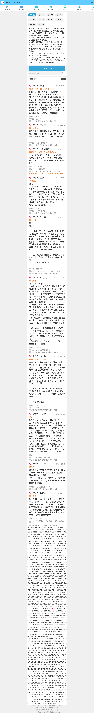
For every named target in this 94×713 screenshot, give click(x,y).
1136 (29, 650)
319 (52, 557)
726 (49, 601)
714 (59, 599)
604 (30, 589)
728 (53, 601)
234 (44, 549)
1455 (37, 694)
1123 (28, 649)
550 (57, 582)
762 (57, 605)
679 (53, 596)
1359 (53, 680)
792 (50, 608)
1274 (65, 668)
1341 (37, 678)
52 (31, 531)
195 (28, 545)
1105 (51, 645)
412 (40, 568)
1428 (32, 691)
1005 (55, 631)
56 (38, 531)
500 (55, 577)
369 (54, 563)
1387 (62, 684)
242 (63, 549)
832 (28, 613)
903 (42, 621)
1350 (65, 678)
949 (35, 626)
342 (28, 561)
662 (52, 594)
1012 (38, 633)
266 (42, 552)
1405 (39, 687)
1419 (43, 689)
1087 (35, 643)
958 (57, 626)
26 (65, 527)
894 (60, 619)
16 (48, 527)
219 (47, 547)
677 (49, 596)
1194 (52, 657)
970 (46, 628)
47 (62, 529)
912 (64, 621)
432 (49, 570)
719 (32, 601)
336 (53, 559)
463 (45, 573)
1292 (42, 671)
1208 (56, 659)
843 (55, 613)
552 (62, 582)
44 (57, 529)
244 (28, 550)
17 (50, 527)
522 (29, 580)
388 (61, 564)
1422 (52, 689)
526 (39, 580)
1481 (39, 698)
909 (57, 621)
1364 (29, 682)
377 (34, 564)
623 (37, 591)
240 (58, 549)
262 (33, 552)
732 (63, 601)
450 (52, 571)
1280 (44, 670)
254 (52, 550)
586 (65, 585)
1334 (54, 677)
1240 (38, 664)
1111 (31, 647)
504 (64, 577)
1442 (36, 692)
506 (30, 578)
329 (37, 559)
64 (52, 531)
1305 (43, 673)
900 (35, 621)
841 (50, 613)
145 (65, 538)
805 (42, 610)
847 (64, 613)
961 (64, 626)
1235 (62, 663)
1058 (62, 638)
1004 (52, 631)
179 (29, 543)
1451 (63, 692)
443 (36, 571)
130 (29, 538)
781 (63, 606)
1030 (54, 635)
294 (31, 556)
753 (35, 605)
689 (38, 598)
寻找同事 (41, 20)
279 (34, 554)
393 (33, 566)
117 (37, 536)
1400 (62, 685)
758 (47, 605)
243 (65, 549)
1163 (35, 654)
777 (53, 606)
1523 (51, 703)
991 (57, 629)
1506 (38, 701)
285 (49, 554)
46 (60, 529)
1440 (29, 692)
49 (66, 529)
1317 (41, 675)
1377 (31, 684)
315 (42, 557)
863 (64, 615)
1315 (35, 675)
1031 (57, 635)
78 (36, 533)
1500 (59, 700)
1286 (62, 670)
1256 (48, 666)
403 (57, 566)
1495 (43, 700)
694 (50, 598)
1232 (52, 663)
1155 (49, 652)
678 (51, 596)
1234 (59, 663)
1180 (48, 656)
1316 (38, 675)
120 (45, 536)
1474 (56, 696)
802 (35, 610)
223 (57, 547)
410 (35, 568)
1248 (62, 664)
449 (50, 571)
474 (32, 575)
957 (54, 626)
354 (57, 561)
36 (43, 529)
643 (45, 592)
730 (58, 601)
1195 (56, 657)
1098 (29, 645)
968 (41, 628)
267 (45, 552)
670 (32, 596)
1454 (34, 694)
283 (44, 554)
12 (41, 527)
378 (37, 564)
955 (49, 626)
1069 (57, 640)
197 (33, 545)
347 (40, 561)
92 (60, 533)
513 (47, 578)
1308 (52, 673)
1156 (52, 652)
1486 (54, 698)
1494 (40, 700)
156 (52, 540)
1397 (53, 685)
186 (46, 543)
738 (38, 603)
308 (64, 556)
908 (54, 621)
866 (32, 617)
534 (58, 580)
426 (34, 570)
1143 (51, 650)
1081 (56, 642)
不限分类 (32, 15)
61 (47, 531)
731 (61, 601)
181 (34, 543)
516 (54, 578)
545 (45, 582)
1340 (34, 678)
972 (51, 628)
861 (59, 615)
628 (49, 591)
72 (66, 531)
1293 (45, 671)
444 (38, 571)
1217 (45, 661)
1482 (42, 698)
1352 (32, 680)
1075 (37, 642)
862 (61, 615)
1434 (50, 691)
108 (55, 534)
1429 (35, 691)
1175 (33, 656)
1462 (59, 694)
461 (40, 573)
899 (33, 621)
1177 (39, 656)
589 (33, 587)
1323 (59, 675)
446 (43, 571)
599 (57, 587)
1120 (59, 647)
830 (63, 612)
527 (41, 580)
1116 (46, 647)
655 (35, 594)
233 (41, 549)
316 (45, 557)
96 (28, 534)
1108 (60, 645)
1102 (42, 645)
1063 (39, 640)
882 (31, 619)
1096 (62, 643)
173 (54, 542)
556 (33, 584)
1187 (31, 657)
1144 (54, 650)
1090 (44, 643)
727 (51, 601)
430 (44, 570)
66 (55, 531)
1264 (34, 668)
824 (49, 612)
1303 (37, 673)
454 (62, 571)
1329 (39, 677)
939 (50, 624)
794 (55, 608)
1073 (31, 642)
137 (46, 538)
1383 (49, 684)
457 (30, 573)
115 (33, 536)
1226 (34, 663)
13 (43, 527)
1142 (48, 650)
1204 (44, 659)
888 (45, 619)
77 (35, 533)
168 (42, 542)
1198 (65, 657)
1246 (56, 664)
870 (41, 617)
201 (43, 545)
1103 (45, 645)
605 (33, 589)
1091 (47, 643)
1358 (50, 680)
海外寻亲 (32, 24)
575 (39, 585)
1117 (49, 647)
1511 (53, 701)
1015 (47, 633)
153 (45, 540)
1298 (60, 671)
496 (45, 577)
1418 (40, 689)
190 (56, 543)
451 (55, 571)
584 (61, 585)
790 (45, 608)
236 (49, 549)
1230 (46, 663)
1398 (56, 685)
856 (47, 615)
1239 (35, 664)
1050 (38, 638)
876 (56, 617)
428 (39, 570)
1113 (37, 647)
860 (57, 615)
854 (42, 615)
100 (35, 534)
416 (49, 568)
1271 (56, 668)
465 (49, 573)
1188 (34, 657)
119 (42, 536)
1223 (63, 661)
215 (37, 547)
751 (30, 605)
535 (61, 580)
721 (37, 601)
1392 (38, 685)
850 (33, 615)
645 (50, 592)
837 (40, 613)
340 (63, 559)
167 (40, 542)
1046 (65, 636)
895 (62, 619)
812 (59, 610)
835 (36, 613)
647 (55, 592)
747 (60, 603)
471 (64, 573)
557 (35, 584)
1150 (34, 652)
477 (39, 575)
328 (34, 559)
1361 (59, 680)
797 (62, 608)
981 (33, 629)
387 (58, 564)
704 (35, 599)
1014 (44, 633)
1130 (50, 649)
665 (59, 594)
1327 (33, 677)
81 (42, 533)
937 (45, 624)
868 (37, 617)
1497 (49, 700)
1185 (63, 656)
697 (57, 598)
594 (45, 587)
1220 (54, 661)
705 (37, 599)
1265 (37, 668)
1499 (56, 700)
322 (59, 557)
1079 (49, 642)
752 (33, 605)
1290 (36, 671)
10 (38, 527)
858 (52, 615)
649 (60, 592)
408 (30, 568)
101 (38, 534)
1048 (32, 638)
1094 (56, 643)
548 (52, 582)
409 (33, 568)
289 (58, 554)
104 (45, 534)
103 (43, 534)
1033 (63, 635)
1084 (65, 642)
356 (62, 561)
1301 (31, 673)
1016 (50, 633)
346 (38, 561)
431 (46, 570)
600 (60, 587)
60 (45, 531)
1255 (45, 666)
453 (60, 571)
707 (42, 599)
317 (47, 557)
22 (58, 527)
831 (65, 612)
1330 (42, 677)
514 (49, 578)
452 (57, 571)
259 (64, 550)
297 (38, 556)
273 (59, 552)
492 (36, 577)
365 (45, 563)
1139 (39, 650)
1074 (34, 642)
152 (43, 540)
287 (53, 554)
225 (61, 547)
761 (54, 605)
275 (64, 552)
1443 (39, 692)
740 (43, 603)
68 (59, 531)
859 (54, 615)
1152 (40, 652)
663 (54, 594)
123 (52, 536)
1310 (59, 673)
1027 (45, 635)
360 (33, 563)
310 (30, 557)
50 (28, 531)
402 (55, 566)
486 (61, 575)
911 (61, 621)
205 (52, 545)
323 (61, 557)
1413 (63, 687)
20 (55, 527)
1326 (29, 677)
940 (52, 624)
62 (48, 531)
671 (34, 596)
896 (64, 619)
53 (33, 531)
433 (51, 570)
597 (52, 587)
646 (52, 592)
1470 (44, 696)
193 (63, 543)
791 (48, 608)
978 (65, 628)
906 (49, 621)
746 (57, 603)
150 (38, 540)
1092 (50, 643)
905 (47, 621)
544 (43, 582)
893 (57, 619)
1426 (65, 689)
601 (62, 587)
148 (33, 540)
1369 (45, 682)
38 (47, 529)
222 (54, 547)
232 (39, 549)
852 (37, 615)
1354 (38, 680)
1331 (45, 677)
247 (36, 550)
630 (53, 591)
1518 (36, 703)
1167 (47, 654)
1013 (41, 633)
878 (61, 617)
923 (51, 622)
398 (45, 566)
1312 (65, 673)
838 (43, 613)
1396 (50, 685)
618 (64, 589)
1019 (59, 633)
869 (39, 617)
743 (50, 603)
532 (53, 580)
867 (34, 617)
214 (35, 547)
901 (37, 621)
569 (64, 584)
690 (40, 598)
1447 (51, 692)
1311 (62, 673)
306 (60, 556)
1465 (28, 696)
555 (30, 584)
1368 (42, 682)
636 (28, 592)
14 (45, 527)
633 (61, 591)
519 (61, 578)
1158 (59, 652)
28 (30, 529)
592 (40, 587)
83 (45, 533)
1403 (33, 687)
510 (40, 578)
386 (56, 564)
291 (63, 554)
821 (41, 612)
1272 (59, 668)
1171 (59, 654)
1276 (32, 670)
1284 (56, 670)
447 (45, 571)
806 (45, 610)
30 (33, 529)
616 (59, 589)
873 (49, 617)
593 (43, 587)
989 (52, 629)
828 (58, 612)
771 (39, 606)
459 (35, 573)
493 (38, 577)
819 (37, 612)
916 (34, 622)
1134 (62, 649)
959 (59, 626)
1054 (50, 638)
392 (31, 566)
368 (52, 563)
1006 (58, 631)
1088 (38, 643)
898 (30, 621)
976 (61, 628)
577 (44, 585)
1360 (56, 680)
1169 (53, 654)
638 (33, 592)
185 (44, 543)
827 (56, 612)
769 (34, 606)
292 (65, 554)
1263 (31, 668)
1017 (53, 633)
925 (56, 622)
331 (41, 559)
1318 (44, 675)
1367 (39, 682)
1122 (65, 647)
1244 (50, 664)
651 (64, 592)
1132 (56, 649)
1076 (40, 642)
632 (58, 591)
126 (59, 536)
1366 (36, 682)
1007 (61, 631)
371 (59, 563)
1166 (44, 654)
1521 (45, 703)
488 (65, 575)
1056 (56, 638)
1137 (33, 650)
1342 (40, 678)
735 (31, 603)
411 (37, 568)
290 (61, 554)
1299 (63, 671)
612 (49, 589)
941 (55, 624)
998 (35, 631)
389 (63, 564)
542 (38, 582)
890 (50, 619)
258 (62, 550)
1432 (44, 691)
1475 (59, 696)
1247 (59, 664)
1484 (48, 698)
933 (36, 624)
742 (48, 603)
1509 (47, 701)
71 (64, 531)
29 (31, 529)
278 (32, 554)
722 (39, 601)
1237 (28, 664)
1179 (45, 656)
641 (40, 592)
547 (50, 582)
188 (51, 543)
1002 (46, 631)
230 (34, 549)
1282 (50, 670)
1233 (56, 663)
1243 (47, 664)
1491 (31, 700)
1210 (62, 659)
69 (60, 531)
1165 (41, 654)
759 (49, 605)
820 (39, 612)
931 (31, 624)
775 (49, 606)
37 (45, 529)
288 (56, 554)
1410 (54, 687)
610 (45, 589)
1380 (40, 684)
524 (34, 580)
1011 (35, 633)
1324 (62, 675)
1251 (33, 666)
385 (53, 564)
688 (36, 598)
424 (29, 570)
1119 (56, 647)
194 (65, 543)
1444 (42, 692)
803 (37, 610)
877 (58, 617)
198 (36, 545)
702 (30, 599)
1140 (42, 650)
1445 (45, 692)
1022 (29, 635)
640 (38, 592)
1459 (49, 694)
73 (28, 533)
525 (37, 580)
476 (37, 575)
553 (64, 582)
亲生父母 (50, 20)
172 (52, 542)
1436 (56, 691)
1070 (60, 640)
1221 (57, 661)
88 (54, 533)
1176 (36, 656)
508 (35, 578)
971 (49, 628)
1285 (59, 670)
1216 (42, 661)
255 (55, 550)
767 (29, 606)
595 (48, 587)
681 (58, 596)
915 (32, 622)
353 (55, 561)
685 (28, 598)
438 (63, 570)
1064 (42, 640)
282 (41, 554)
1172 (62, 654)
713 (57, 599)
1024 (36, 635)
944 (62, 624)
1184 (60, 656)
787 (38, 608)
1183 (57, 656)
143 (61, 538)
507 (33, 578)
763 (59, 605)
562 (47, 584)
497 (48, 577)
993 (62, 629)
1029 (51, 635)
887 (43, 619)
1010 (32, 633)
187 (49, 543)
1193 (49, 657)
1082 (59, 642)
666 (61, 594)
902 (40, 621)
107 (52, 534)
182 (37, 543)
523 (32, 580)
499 (52, 577)
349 (45, 561)
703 (33, 599)
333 (46, 559)
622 (34, 591)
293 (28, 556)
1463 (62, 694)
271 (54, 552)
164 (33, 542)
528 (44, 580)
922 (49, 622)
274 (61, 552)
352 (52, 561)
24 (62, 527)
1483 (45, 698)
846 (62, 613)
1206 (50, 659)
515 (52, 578)
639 (36, 592)
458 (33, 573)
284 (46, 554)
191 (58, 543)
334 (49, 559)
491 (33, 577)
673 (39, 596)
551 (60, 582)
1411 (57, 687)
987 (48, 629)
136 (44, 538)
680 (56, 596)
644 (48, 592)
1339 (31, 678)
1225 (31, 663)
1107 (57, 645)
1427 (28, 691)
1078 (46, 642)
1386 (59, 684)
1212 (29, 661)
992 (60, 629)
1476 (62, 696)
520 (64, 578)
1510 (50, 701)
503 (62, 577)
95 (66, 533)
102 (40, 534)
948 (33, 626)
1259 (57, 666)
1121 (62, 647)
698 (60, 598)
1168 (50, 654)
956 (52, 626)
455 (64, 571)
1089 (41, 643)
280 (37, 554)
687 (33, 598)
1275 (28, 670)
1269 (49, 668)
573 (34, 585)
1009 (28, 633)
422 (64, 568)
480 (46, 575)
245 (31, 550)
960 (61, 626)
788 (40, 608)
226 (64, 547)
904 (45, 621)
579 (49, 585)
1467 (35, 696)
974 (56, 628)
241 (61, 549)
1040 (46, 636)
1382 (46, 684)
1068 (54, 640)
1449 (57, 692)
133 (37, 538)
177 (64, 542)
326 (29, 559)
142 (58, 538)
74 (30, 533)
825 (51, 612)
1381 (43, 684)
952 (42, 626)
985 (43, 629)
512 (45, 578)
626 (44, 591)
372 (61, 563)
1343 (43, 678)
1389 (28, 685)
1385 (56, 684)
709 (47, 599)
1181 (51, 656)
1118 (52, 647)
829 (61, 612)
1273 (62, 668)
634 (63, 591)
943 (60, 624)
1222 (60, 661)
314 (40, 557)
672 (37, 596)
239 (56, 549)
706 (40, 599)
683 (63, 596)
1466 (32, 696)
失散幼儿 (59, 20)
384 (51, 564)
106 (50, 534)
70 (62, 531)
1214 (36, 661)
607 (37, 589)
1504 (32, 701)
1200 (32, 659)
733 (65, 601)
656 (37, 594)
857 (49, 615)
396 (40, 566)
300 (45, 556)
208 (60, 545)
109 (57, 534)
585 (63, 585)
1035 (31, 636)
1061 (33, 640)
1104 (48, 645)
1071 (63, 640)
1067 (51, 640)
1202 (38, 659)
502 (60, 577)
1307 (49, 673)
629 (51, 591)
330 (39, 559)
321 (57, 557)
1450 (60, 692)
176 (61, 542)
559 (40, 584)
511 (42, 578)
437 (61, 570)
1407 (45, 687)
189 (53, 543)
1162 (32, 654)
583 (58, 585)
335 (51, 559)
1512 (56, 701)
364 (42, 563)
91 (59, 533)
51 (30, 531)
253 (50, 550)
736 (33, 603)
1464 (65, 694)
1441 (33, 692)
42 (54, 529)
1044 (59, 636)
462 (42, 573)
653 (30, 594)
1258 (54, 666)
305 (57, 556)
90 (57, 533)
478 (41, 575)
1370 (48, 682)
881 (28, 619)
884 (36, 619)
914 (29, 622)
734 (28, 603)
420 (59, 568)
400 (50, 566)
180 (32, 543)
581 (53, 585)
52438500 (56, 708)
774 (46, 606)
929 (65, 622)
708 (45, 599)
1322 (56, 675)
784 (31, 608)
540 (33, 582)
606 (35, 589)
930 (28, 624)
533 (56, 580)
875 (53, 617)
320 (54, 557)
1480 (36, 698)
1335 (57, 677)
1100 (36, 645)
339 (61, 559)
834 (33, 613)
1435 (53, 691)
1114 (40, 647)
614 (54, 589)
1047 (28, 638)
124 (54, 536)
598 (55, 587)
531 (51, 580)
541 (36, 582)
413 (42, 568)
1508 (44, 701)
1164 (38, 654)
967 (39, 628)
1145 (57, 650)
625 (41, 591)
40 (50, 529)
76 (33, 533)
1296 (54, 671)
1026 (42, 635)
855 (45, 615)
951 (40, 626)
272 (57, 552)
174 (57, 542)
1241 (41, 664)
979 (28, 629)
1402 (29, 687)
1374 (60, 682)
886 (40, 619)
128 (64, 536)
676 (46, 596)
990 (55, 629)
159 (60, 540)
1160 (65, 652)
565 (54, 584)
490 (31, 577)
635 (65, 591)
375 (29, 564)
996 (30, 631)
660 (47, 594)
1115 (43, 647)
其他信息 (41, 24)
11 (39, 527)
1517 (33, 703)
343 (31, 561)
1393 (41, 685)
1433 (47, 691)
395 (38, 566)
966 (37, 628)
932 (33, 624)
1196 (59, 657)
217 (42, 547)
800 (30, 610)
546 (48, 582)
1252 (36, 666)
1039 (43, 636)
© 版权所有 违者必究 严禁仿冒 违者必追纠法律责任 (47, 712)
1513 (59, 701)
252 (48, 550)
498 (50, 577)
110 (59, 534)
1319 (47, 675)
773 (44, 606)
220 (49, 547)
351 (50, 561)
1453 (31, 694)
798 (64, 608)
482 (51, 575)
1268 (46, 668)
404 (60, 566)
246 (33, 550)
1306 (46, 673)
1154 (46, 652)
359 (30, 563)
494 (40, 577)
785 (33, 608)
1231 (49, 663)
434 (53, 570)
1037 (37, 636)
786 (36, 608)
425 (32, 570)
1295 (51, 671)
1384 (52, 684)
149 (36, 540)
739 (40, 603)
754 (37, 605)
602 (64, 587)
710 (49, 599)
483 (53, 575)
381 (44, 564)
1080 (52, 642)
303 (52, 556)
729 (56, 601)
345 (36, 561)
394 (36, 566)
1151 (37, 652)
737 (36, 603)
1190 (40, 657)
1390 (32, 685)
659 (45, 594)
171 (49, 542)
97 (30, 534)
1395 (47, 685)
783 (28, 608)
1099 (33, 645)
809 (52, 610)
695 (52, 598)
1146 (60, 650)
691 (43, 598)
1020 (62, 633)
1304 (40, 673)
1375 (63, 682)
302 (50, 556)
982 (36, 629)
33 (38, 529)
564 (52, 584)
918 (39, 622)
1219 (51, 661)
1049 (35, 638)
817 (32, 612)
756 (42, 605)
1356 (44, 680)
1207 (53, 659)
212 (30, 547)
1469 (41, 696)
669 (29, 596)
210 (64, 545)
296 (36, 556)
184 (41, 543)
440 (28, 571)
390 (65, 564)
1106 (54, 645)
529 (46, 580)
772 (41, 606)
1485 (51, 698)
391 (28, 566)
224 (59, 547)
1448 (54, 692)
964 (32, 628)
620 (29, 591)
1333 (51, 677)
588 (31, 587)
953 (45, 626)
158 (57, 540)
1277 (35, 670)
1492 (34, 700)
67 (57, 531)
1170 (56, 654)
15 (46, 527)
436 (58, 570)
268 (47, 552)
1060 (29, 640)
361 (35, 563)
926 (58, 622)
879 (63, 617)
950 (37, 626)
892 (55, 619)
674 (41, 596)
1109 (63, 645)
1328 (36, 677)
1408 (48, 687)
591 (38, 587)
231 (37, 549)
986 (45, 629)
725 (46, 601)
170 (47, 542)
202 (45, 545)
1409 (51, 687)
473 (29, 575)
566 (57, 584)
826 (53, 612)
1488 (60, 698)
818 (34, 612)
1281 (47, 670)
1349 (62, 678)
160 (62, 540)
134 (39, 538)
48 (64, 529)
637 (31, 592)
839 (45, 613)
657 (40, 594)
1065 (45, 640)
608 (40, 589)
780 (61, 606)
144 (63, 538)
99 (33, 534)
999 (37, 631)
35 (42, 529)
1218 (48, 661)
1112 (34, 647)
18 (51, 527)
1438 (62, 691)
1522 (48, 703)
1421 (49, 689)
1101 (39, 645)
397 (43, 566)
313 (37, 557)
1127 (41, 649)
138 (49, 538)
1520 (42, 703)
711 (52, 599)
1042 (52, 636)
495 (43, 577)
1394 (44, 685)
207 (57, 545)
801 (33, 610)
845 (60, 613)
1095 (59, 643)
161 (64, 540)
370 (57, 563)
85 (48, 533)
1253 (39, 666)
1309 (56, 673)
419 (57, 568)
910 (59, 621)
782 (65, 606)
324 (64, 557)
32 (36, 529)
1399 (59, 685)
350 (48, 561)
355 (60, 561)
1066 (48, 640)
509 (37, 578)
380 (41, 564)
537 (65, 580)
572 (32, 585)
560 (42, 584)
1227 (37, 663)
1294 (48, 671)
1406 (42, 687)
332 (44, 559)
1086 (32, 643)
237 (51, 549)
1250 (29, 666)
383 (49, 564)
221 (52, 547)
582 (56, 585)
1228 (40, 663)
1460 (52, 694)
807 (47, 610)
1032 (60, 635)
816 (29, 612)
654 (33, 594)
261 (30, 552)
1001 (43, 631)
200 (40, 545)
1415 (31, 689)
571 (29, 585)
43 (55, 529)
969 (44, 628)
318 (49, 557)
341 (65, 559)
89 (55, 533)
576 (41, 585)
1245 (53, 664)
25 (63, 527)
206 (55, 545)
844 (57, 613)
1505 (35, 701)
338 (58, 559)
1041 (49, 636)
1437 (59, 691)
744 (52, 603)
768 (32, 606)
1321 (53, 675)
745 (55, 603)
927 (61, 622)
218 (45, 547)
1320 (50, 675)
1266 (40, 668)
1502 (65, 700)
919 (41, 622)
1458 (46, 694)
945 (64, 624)
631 (56, 591)
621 (32, 591)
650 (62, 592)
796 (60, 608)
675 (44, 596)
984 (40, 629)
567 (59, 584)
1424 (59, 689)
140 (53, 538)
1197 (62, 657)
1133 (59, 649)
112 (64, 534)
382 (46, 564)
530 (49, 580)
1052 (44, 638)
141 (56, 538)
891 (52, 619)
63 (50, 531)
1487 (57, 698)
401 (52, 566)
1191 (43, 657)
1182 (54, 656)
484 (56, 575)
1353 (35, 680)
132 (34, 538)
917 (37, 622)
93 (62, 533)
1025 (39, 635)
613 (52, 589)
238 (53, 549)
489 (28, 577)
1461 (56, 694)
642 (43, 592)
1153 (43, 652)
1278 (38, 670)
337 (56, 559)
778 (56, 606)
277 (29, 554)
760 (52, 605)
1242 (44, 664)
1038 (40, 636)
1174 (29, 656)
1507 (41, 701)
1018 (56, 633)
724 (44, 601)
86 (50, 533)
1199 (28, 659)
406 (64, 566)
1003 (49, 631)
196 (31, 545)
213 (33, 547)
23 (60, 527)
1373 (57, 682)
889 (48, 619)
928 (63, 622)
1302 (34, 673)
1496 (46, 700)
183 (39, 543)
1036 (34, 636)
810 (54, 610)
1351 (28, 680)
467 (54, 573)
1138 (36, 650)
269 (49, 552)
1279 (41, 670)
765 (64, 605)
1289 (33, 671)
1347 (56, 678)
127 (61, 536)
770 (37, 606)
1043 (56, 636)
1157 (56, 652)
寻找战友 (32, 20)
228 (29, 549)
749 (64, 603)
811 (57, 610)
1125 (35, 649)
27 (28, 529)
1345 (49, 678)
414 (45, 568)
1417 (37, 689)
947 (30, 626)
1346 (52, 678)
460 (37, 573)
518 (59, 578)
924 (53, 622)
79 (38, 533)
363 (40, 563)
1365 (33, 682)
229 (32, 549)
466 (52, 573)
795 (57, 608)
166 (37, 542)
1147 (63, 650)
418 (54, 568)
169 (45, 542)
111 (62, 534)
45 (59, 529)
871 (44, 617)
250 (43, 550)
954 (47, 626)
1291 (39, 671)
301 (48, 556)
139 (51, 538)
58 (42, 531)
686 (31, 598)
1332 (48, 677)
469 (59, 573)
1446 (48, 692)
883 (33, 619)
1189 (37, 657)
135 (41, 538)
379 (39, 564)
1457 (43, 694)
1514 (62, 701)
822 (44, 612)
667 (64, 594)
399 (48, 566)
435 (56, 570)
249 (40, 550)
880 (65, 617)
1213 (33, 661)
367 (49, 563)
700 (64, 598)
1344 (46, 678)
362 (37, 563)
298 (40, 556)
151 (40, 540)
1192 (46, 657)
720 (34, 601)
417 (52, 568)
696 (55, 598)
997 (33, 631)
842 (52, 613)
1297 (57, 671)
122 (49, 536)
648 (57, 592)
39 (48, 529)
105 (47, 534)
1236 (65, 663)
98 (31, 534)
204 (50, 545)
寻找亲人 (41, 15)
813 (61, 610)
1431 (41, 691)
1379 (37, 684)
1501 (62, 700)
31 (35, 529)
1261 (63, 666)
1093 (53, 643)
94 (64, 533)
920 (44, 622)
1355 (41, 680)
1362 (62, 680)
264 (37, 552)
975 (58, 628)
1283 (53, 670)
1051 (41, 638)
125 (57, 536)
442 (33, 571)
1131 (53, 649)
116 (35, 536)
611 (47, 589)
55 (36, 531)
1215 (39, 661)
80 (40, 533)
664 (57, 594)
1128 (44, 649)
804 (40, 610)
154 (48, 540)
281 (39, 554)
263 (35, 552)
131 (32, 538)
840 (48, 613)
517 (57, 578)
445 (40, 571)
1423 (56, 689)
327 (32, 559)
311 (33, 557)
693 (48, 598)
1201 (35, 659)
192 (61, 543)
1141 (45, 650)
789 (43, 608)
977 (63, 628)
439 (65, 570)
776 (51, 606)
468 (57, 573)
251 (45, 550)
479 (44, 575)
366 (47, 563)
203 (48, 545)
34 (40, 529)
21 (57, 527)
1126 (38, 649)
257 (60, 550)
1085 (28, 643)
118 (40, 536)
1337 (63, 677)
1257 (51, 666)
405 (62, 566)
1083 (62, 642)
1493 (37, 700)
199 (38, 545)
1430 (38, 691)
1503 (28, 701)
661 (49, 594)
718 (29, 601)
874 (51, 617)
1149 (31, 652)
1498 (52, 700)
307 (62, 556)
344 (33, 561)
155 (50, 540)
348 (43, 561)
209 (62, 545)
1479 (33, 698)
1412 (60, 687)
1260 (60, 666)
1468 (38, 696)
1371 (51, 682)
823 (46, 612)
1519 (39, 703)
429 (41, 570)
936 (43, 624)
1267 (43, 668)
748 (62, 603)
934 (38, 624)
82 (43, 533)
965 (34, 628)
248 (38, 550)
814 (64, 610)
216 (40, 547)
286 (51, 554)
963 (29, 628)
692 (45, 598)
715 (61, 599)
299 (43, 556)
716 (64, 599)
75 (31, 533)
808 (49, 610)
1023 (33, 635)
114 (30, 536)
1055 (53, 638)
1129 (47, 649)
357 (64, 561)
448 (48, 571)
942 (57, 624)
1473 (53, 696)
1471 (47, 696)
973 (53, 628)
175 (59, 542)
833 (31, 613)
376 (32, 564)
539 (31, 582)
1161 (28, 654)
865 (29, 617)
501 (57, 577)
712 (54, 599)
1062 (36, 640)
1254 (42, 666)
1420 (46, 689)
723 (41, 601)
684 (65, 596)
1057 (59, 638)
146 (28, 540)
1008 (64, 631)
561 (45, 584)
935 (40, 624)
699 (62, 598)
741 (45, 603)
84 (47, 533)
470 (61, 573)
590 (36, 587)
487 (63, 575)
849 (30, 615)
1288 (29, 671)
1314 (32, 675)
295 (33, 556)
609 (42, 589)
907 (52, 621)
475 (34, 575)
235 (46, 549)
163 (30, 542)
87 (52, 533)
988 (50, 629)
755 (40, 605)
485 (58, 575)
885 (38, 619)
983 (38, 629)
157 (55, 540)
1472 (50, 696)
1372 (54, 682)
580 (51, 585)
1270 (52, 668)
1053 (47, 638)
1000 (40, 631)
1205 (47, 659)
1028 (48, 635)
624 (39, 591)
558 (37, 584)
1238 (32, 664)
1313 (28, 675)
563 (49, 584)
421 (61, 568)
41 (52, 529)
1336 (60, 677)
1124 (32, 649)
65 (54, 531)
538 (28, 582)
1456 (40, 694)
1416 (34, 689)
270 (52, 552)
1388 (65, 684)
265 (40, 552)
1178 (42, 656)
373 (64, 563)
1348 (59, 678)
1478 (29, 698)
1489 (63, 698)
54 (35, 531)
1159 (62, 652)
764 (61, 605)
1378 (34, 684)
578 (46, 585)
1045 (62, 636)
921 (46, 622)
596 (50, 587)
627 (46, 591)
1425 (62, 689)
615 (57, 589)
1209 (59, 659)
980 (31, 629)
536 (63, 580)
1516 (29, 703)
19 (53, 527)
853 (40, 615)
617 (61, 589)
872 (46, 617)
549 (55, 582)
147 (31, 540)
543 (40, 582)
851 (35, 615)
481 (49, 575)
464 (47, 573)
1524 (54, 703)
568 (61, 584)
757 (45, 605)
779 (58, 606)
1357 (47, 680)
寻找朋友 (50, 15)
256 (57, 550)
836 (38, 613)
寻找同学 (59, 15)
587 (28, 587)
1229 (43, 663)
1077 (43, 642)
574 (37, 585)
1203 (41, 659)
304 (55, 556)
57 (40, 531)
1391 (35, 685)
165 (35, 542)
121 (47, 536)
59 (43, 531)
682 (61, 596)
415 (47, 568)
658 (42, 594)
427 (37, 570)
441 (31, 571)
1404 (36, 687)
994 (64, 629)
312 (35, 557)
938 (48, 624)
